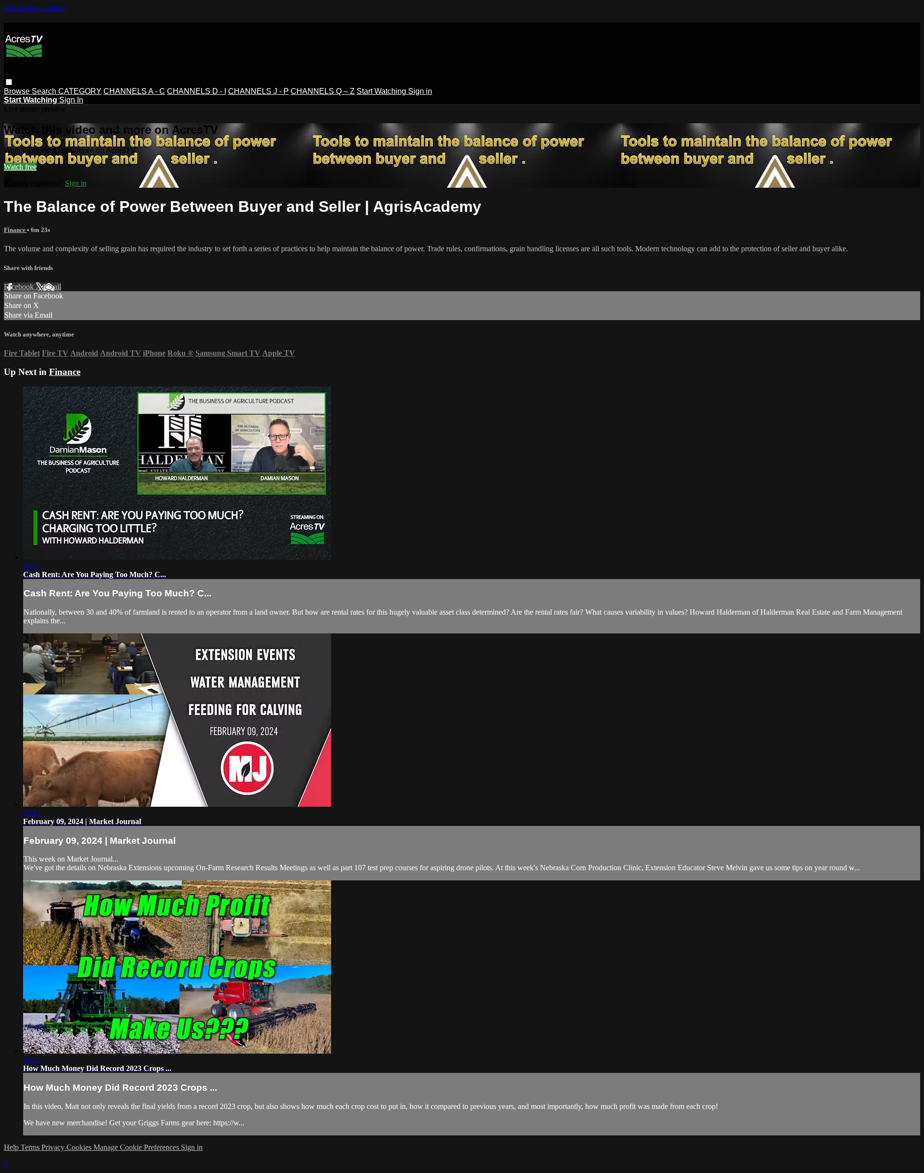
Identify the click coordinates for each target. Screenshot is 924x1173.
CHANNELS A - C (134, 91)
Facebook (20, 287)
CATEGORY (80, 91)
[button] (9, 82)
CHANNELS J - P (258, 91)
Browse (18, 91)
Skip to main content (35, 8)
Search (45, 91)
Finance (15, 229)
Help (12, 1147)
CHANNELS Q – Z (323, 91)
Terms (31, 1147)
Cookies (79, 1147)
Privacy (53, 1147)
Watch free (20, 167)
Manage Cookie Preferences (137, 1147)
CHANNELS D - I (196, 91)
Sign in (420, 91)
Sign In (71, 100)
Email (52, 287)
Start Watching (382, 91)
